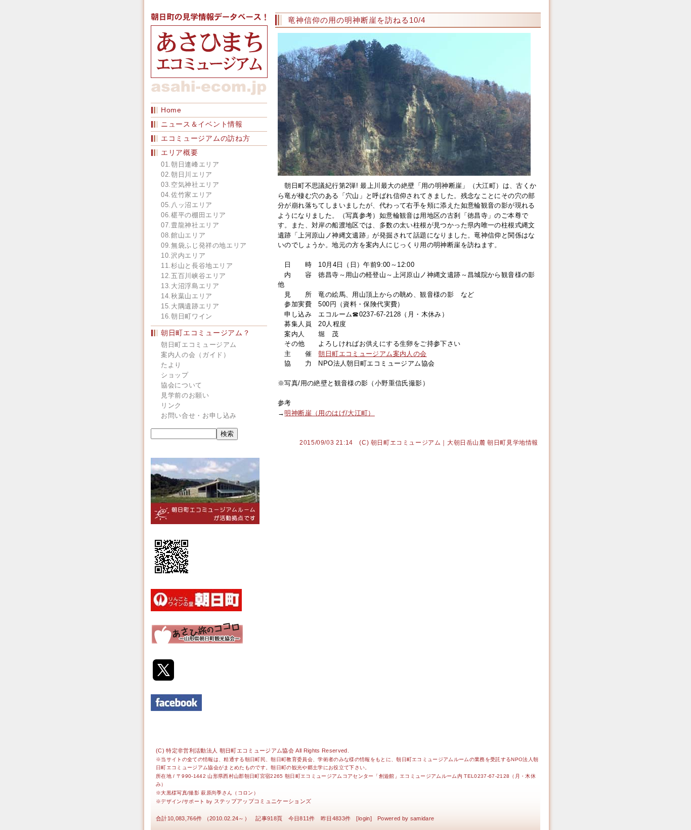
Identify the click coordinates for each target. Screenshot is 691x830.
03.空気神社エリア (190, 184)
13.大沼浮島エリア (190, 286)
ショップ (175, 375)
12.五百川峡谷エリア (193, 276)
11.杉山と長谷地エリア (197, 265)
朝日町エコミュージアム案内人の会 (372, 354)
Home (171, 110)
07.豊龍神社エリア (190, 225)
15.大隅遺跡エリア (190, 306)
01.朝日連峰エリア (190, 164)
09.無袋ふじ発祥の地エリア (204, 245)
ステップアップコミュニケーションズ (263, 801)
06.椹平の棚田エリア (193, 215)
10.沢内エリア (183, 255)
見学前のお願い (185, 395)
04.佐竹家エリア (186, 195)
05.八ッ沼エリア (186, 205)
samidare (422, 818)
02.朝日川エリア (186, 174)
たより (171, 365)
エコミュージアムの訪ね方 (205, 138)
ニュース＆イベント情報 (202, 124)
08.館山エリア (183, 235)
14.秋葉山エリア (186, 296)
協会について (181, 385)
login (364, 818)
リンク (171, 405)
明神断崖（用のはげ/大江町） (329, 413)
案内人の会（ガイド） (195, 355)
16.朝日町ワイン (186, 316)
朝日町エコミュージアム (199, 344)
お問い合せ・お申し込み (199, 415)
